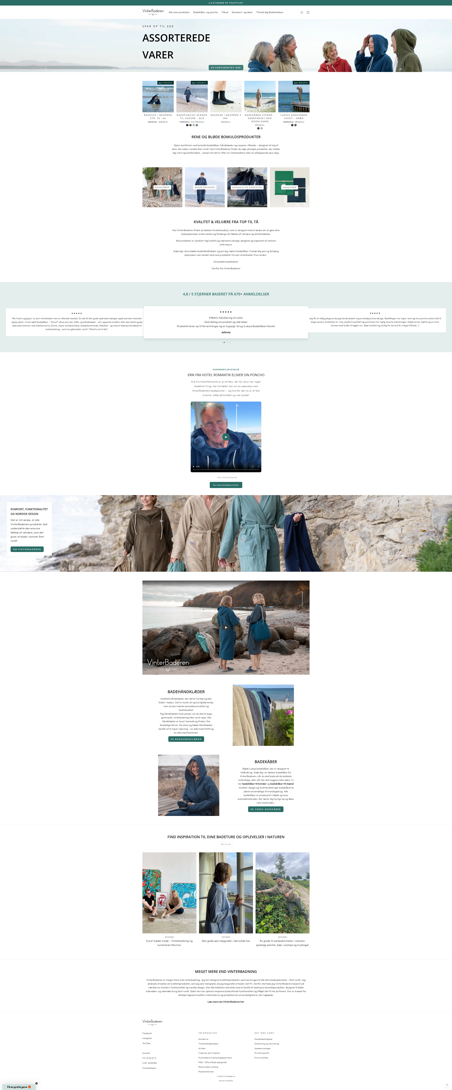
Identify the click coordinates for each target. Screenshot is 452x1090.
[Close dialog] (242, 514)
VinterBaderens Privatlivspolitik (227, 576)
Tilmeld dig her (226, 567)
